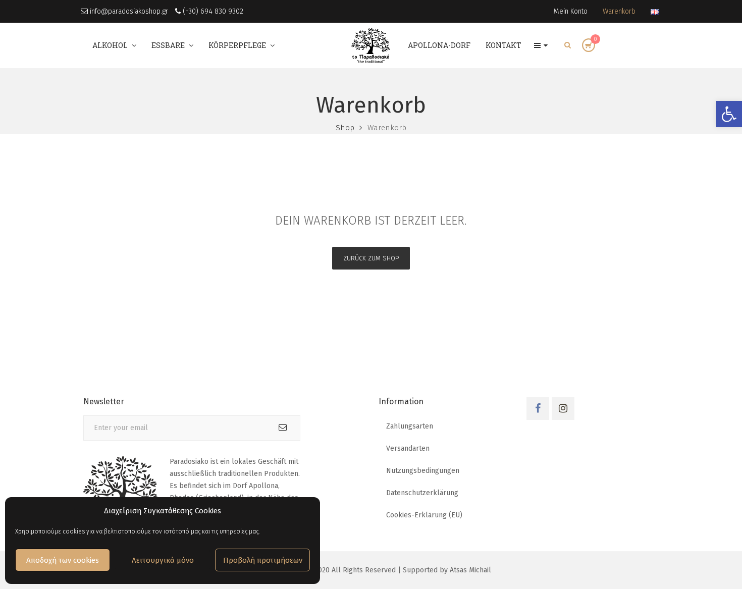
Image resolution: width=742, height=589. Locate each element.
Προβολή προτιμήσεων (262, 560)
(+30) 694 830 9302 (212, 11)
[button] (729, 114)
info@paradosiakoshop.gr (128, 11)
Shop (345, 127)
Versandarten (408, 448)
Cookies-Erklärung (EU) (424, 515)
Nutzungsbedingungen (422, 470)
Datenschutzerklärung (422, 493)
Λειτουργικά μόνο (163, 560)
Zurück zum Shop (371, 258)
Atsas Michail (470, 570)
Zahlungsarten (409, 426)
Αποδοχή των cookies (62, 560)
